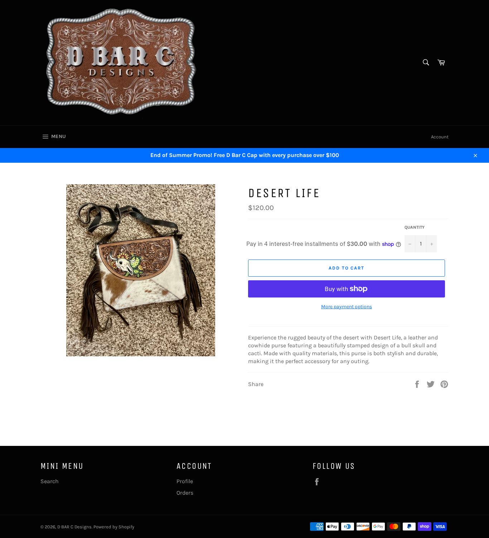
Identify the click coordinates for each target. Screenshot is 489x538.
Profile (184, 481)
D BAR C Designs (74, 526)
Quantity (415, 227)
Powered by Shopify (113, 526)
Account (440, 136)
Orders (184, 492)
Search (49, 481)
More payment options (346, 307)
